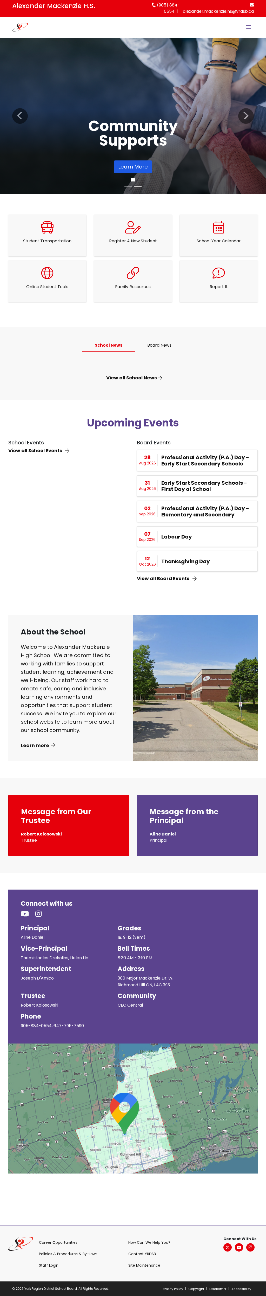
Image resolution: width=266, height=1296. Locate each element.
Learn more (35, 745)
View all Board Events (163, 578)
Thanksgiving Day (185, 561)
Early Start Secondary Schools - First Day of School (204, 486)
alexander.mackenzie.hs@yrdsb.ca (218, 11)
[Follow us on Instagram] (41, 914)
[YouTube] (239, 1247)
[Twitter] (227, 1247)
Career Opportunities (58, 1242)
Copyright (196, 1289)
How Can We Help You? (149, 1242)
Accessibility (241, 1289)
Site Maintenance (144, 1265)
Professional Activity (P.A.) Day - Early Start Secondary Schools (205, 460)
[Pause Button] (133, 180)
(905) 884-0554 (168, 8)
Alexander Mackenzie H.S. (53, 5)
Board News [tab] (159, 345)
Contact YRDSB (142, 1253)
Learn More (133, 166)
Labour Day (176, 536)
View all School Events (35, 450)
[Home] (20, 27)
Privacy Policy (172, 1289)
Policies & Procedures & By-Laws (68, 1253)
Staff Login (48, 1265)
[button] (20, 116)
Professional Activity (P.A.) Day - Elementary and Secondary (205, 511)
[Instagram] (250, 1247)
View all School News (132, 377)
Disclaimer (217, 1289)
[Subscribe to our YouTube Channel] (28, 914)
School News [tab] (108, 345)
